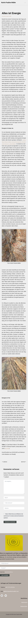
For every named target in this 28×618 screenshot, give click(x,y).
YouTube (7, 448)
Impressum (24, 602)
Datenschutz (23, 606)
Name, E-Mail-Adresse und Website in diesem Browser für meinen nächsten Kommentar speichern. (14, 515)
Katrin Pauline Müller (8, 2)
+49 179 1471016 (10, 587)
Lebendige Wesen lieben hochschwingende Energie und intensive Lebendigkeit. (14, 142)
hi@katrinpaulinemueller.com (11, 591)
